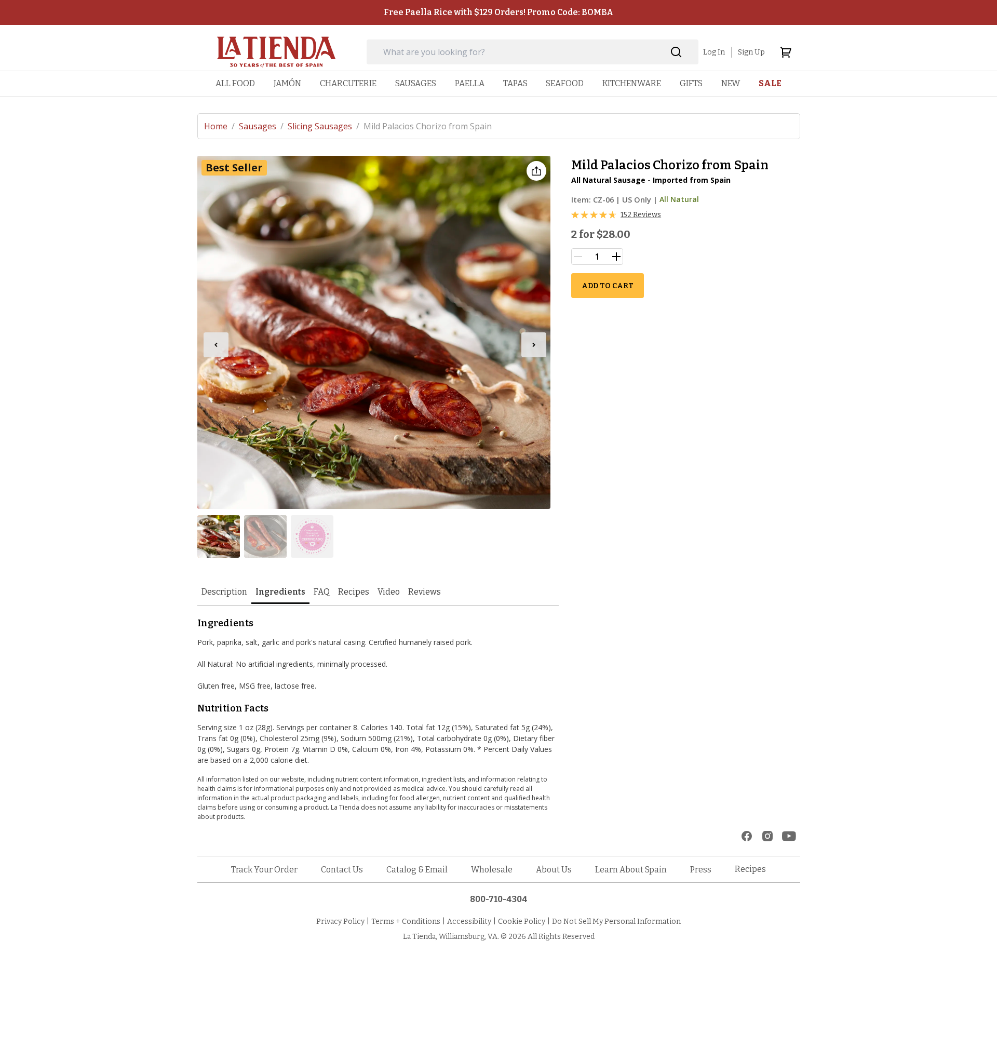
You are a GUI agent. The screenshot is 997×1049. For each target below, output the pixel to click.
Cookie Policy (521, 921)
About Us (554, 870)
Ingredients (280, 592)
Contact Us (342, 870)
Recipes (353, 592)
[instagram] (767, 836)
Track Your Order (264, 870)
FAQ (322, 592)
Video (389, 592)
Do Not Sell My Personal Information (616, 921)
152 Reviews (641, 214)
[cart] (785, 51)
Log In (714, 52)
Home (219, 126)
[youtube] (789, 836)
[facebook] (746, 836)
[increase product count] (616, 256)
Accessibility (469, 921)
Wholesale (492, 870)
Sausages (261, 126)
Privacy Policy (340, 921)
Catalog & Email (417, 870)
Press (700, 870)
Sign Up (751, 52)
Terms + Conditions (405, 921)
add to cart (608, 285)
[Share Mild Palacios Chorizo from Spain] (536, 171)
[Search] (676, 52)
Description (224, 592)
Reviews (424, 592)
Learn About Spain (631, 870)
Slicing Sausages (323, 126)
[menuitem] (235, 83)
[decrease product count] (578, 256)
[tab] (224, 593)
